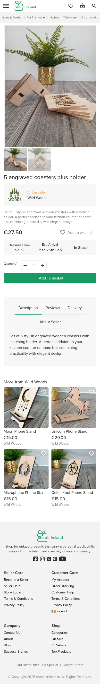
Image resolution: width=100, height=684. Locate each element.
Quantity (10, 263)
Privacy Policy (14, 604)
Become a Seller (16, 579)
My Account (60, 579)
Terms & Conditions (18, 598)
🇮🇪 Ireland (59, 611)
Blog (7, 645)
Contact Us (12, 632)
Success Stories (16, 651)
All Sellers (58, 645)
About (8, 638)
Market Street (73, 664)
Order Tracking (62, 585)
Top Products (61, 651)
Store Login (12, 592)
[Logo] (25, 6)
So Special (50, 664)
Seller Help (12, 585)
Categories (59, 632)
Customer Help (62, 592)
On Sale (57, 638)
